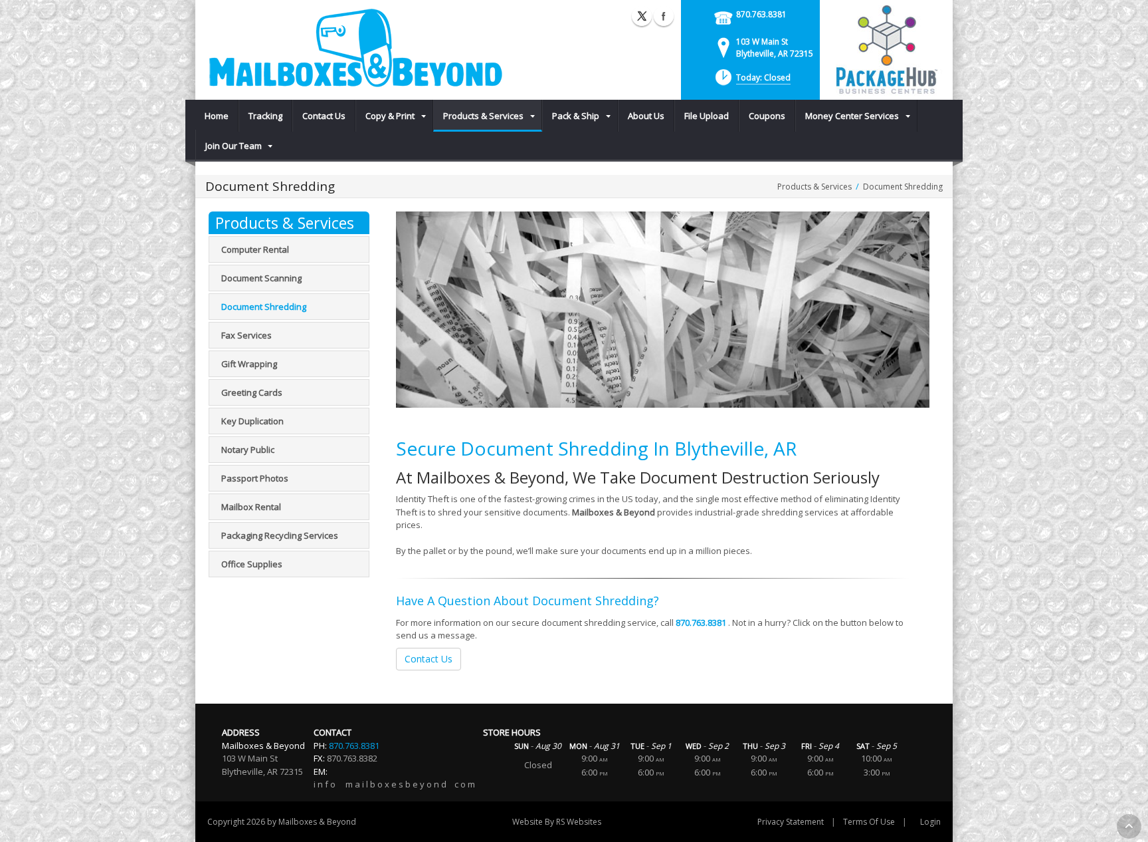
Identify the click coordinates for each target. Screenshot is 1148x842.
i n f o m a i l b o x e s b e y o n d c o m (394, 784)
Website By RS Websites (556, 821)
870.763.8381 (761, 14)
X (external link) (642, 16)
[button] (752, 81)
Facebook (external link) (664, 16)
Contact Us (428, 658)
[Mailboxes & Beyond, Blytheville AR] (354, 48)
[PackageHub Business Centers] (886, 49)
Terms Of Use (869, 821)
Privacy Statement (790, 821)
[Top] (1129, 826)
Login (930, 821)
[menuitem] (217, 116)
